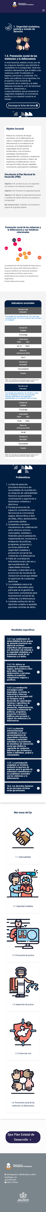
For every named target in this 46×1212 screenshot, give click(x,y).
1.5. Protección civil (23, 1053)
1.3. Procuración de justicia (23, 955)
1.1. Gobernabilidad (23, 857)
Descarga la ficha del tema (21, 105)
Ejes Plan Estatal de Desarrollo (21, 1137)
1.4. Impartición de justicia (23, 1004)
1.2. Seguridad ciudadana (23, 906)
